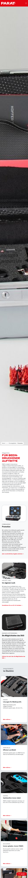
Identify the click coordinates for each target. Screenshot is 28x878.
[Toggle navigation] (26, 3)
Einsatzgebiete (12, 443)
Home (3, 443)
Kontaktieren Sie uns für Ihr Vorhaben (11, 605)
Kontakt (22, 874)
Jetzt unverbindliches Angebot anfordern (12, 554)
